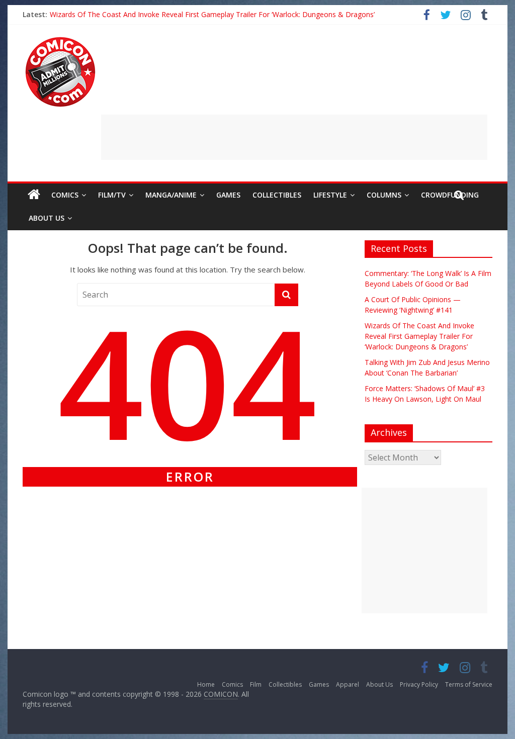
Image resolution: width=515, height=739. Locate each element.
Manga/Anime (171, 195)
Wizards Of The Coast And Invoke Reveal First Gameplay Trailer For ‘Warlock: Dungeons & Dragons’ (212, 14)
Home (206, 684)
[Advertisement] (294, 137)
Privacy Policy (419, 684)
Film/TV (112, 195)
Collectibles (276, 195)
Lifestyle (330, 195)
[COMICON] (60, 40)
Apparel (347, 684)
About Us (46, 218)
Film (256, 684)
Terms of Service (468, 684)
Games (228, 195)
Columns (384, 195)
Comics (64, 195)
